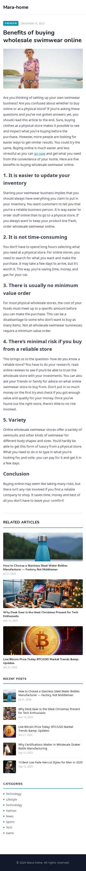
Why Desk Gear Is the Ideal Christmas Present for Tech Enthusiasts (49, 711)
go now (39, 153)
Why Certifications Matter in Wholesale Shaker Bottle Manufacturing (49, 746)
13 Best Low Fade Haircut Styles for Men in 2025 (50, 762)
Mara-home (15, 7)
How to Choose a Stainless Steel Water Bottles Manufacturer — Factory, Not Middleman (35, 567)
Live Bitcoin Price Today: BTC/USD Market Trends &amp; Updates (45, 728)
